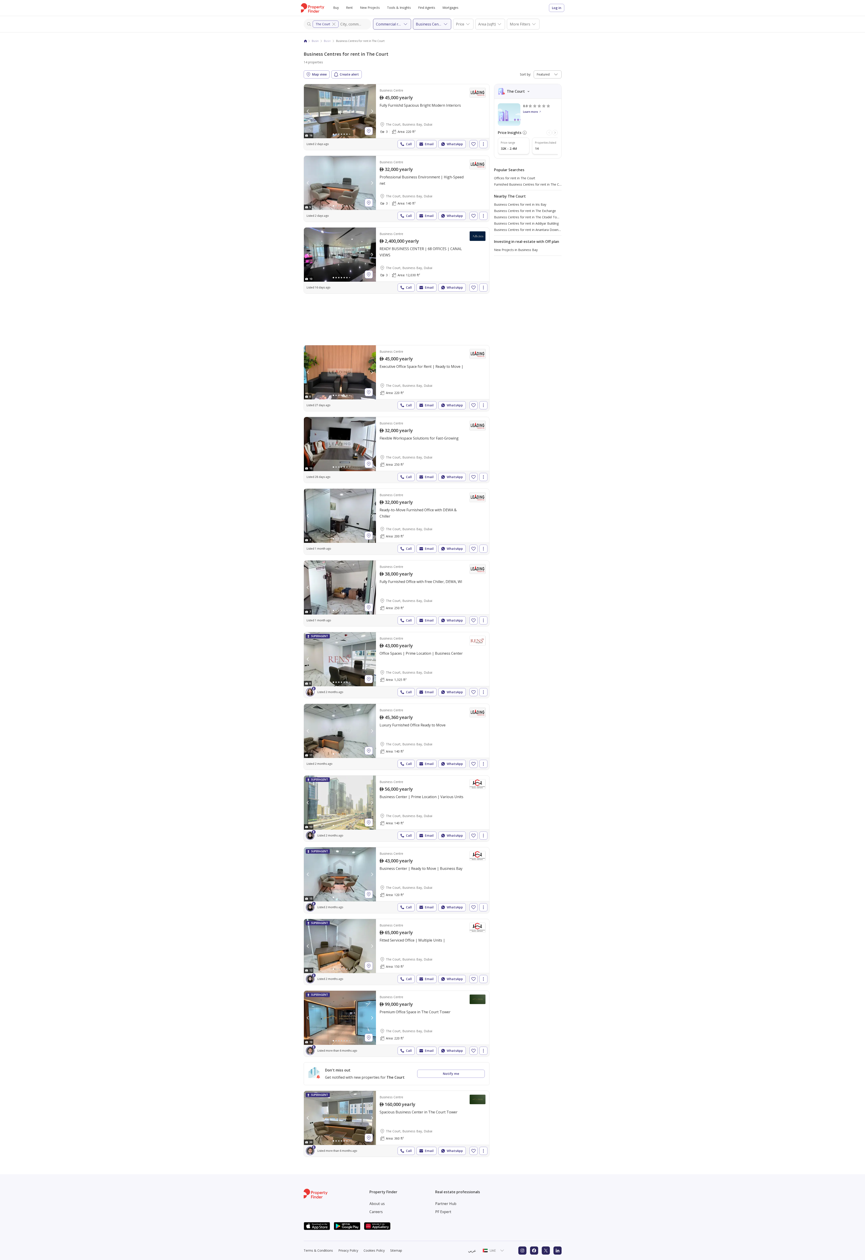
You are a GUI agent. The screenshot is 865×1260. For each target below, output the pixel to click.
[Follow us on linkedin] (557, 1250)
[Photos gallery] (340, 111)
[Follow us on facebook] (534, 1250)
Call (409, 144)
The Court (323, 24)
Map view (319, 74)
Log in (556, 8)
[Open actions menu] (483, 144)
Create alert (349, 74)
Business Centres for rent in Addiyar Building (526, 223)
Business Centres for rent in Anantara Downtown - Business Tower (543, 230)
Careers (376, 1211)
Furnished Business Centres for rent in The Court (529, 184)
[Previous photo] (308, 111)
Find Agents (426, 7)
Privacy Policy (348, 1250)
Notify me (451, 1073)
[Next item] (555, 132)
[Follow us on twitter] (546, 1250)
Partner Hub (445, 1203)
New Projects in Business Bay (516, 250)
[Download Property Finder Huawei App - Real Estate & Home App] (377, 1226)
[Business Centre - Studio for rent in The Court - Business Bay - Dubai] (396, 378)
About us (377, 1203)
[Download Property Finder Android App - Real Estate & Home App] (347, 1226)
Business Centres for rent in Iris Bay (520, 204)
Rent (349, 7)
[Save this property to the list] (473, 144)
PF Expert (443, 1211)
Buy (336, 7)
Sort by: (525, 74)
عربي (472, 1250)
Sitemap (396, 1250)
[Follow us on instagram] (522, 1250)
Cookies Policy (374, 1250)
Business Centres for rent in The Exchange (525, 211)
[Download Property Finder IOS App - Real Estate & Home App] (317, 1226)
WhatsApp (455, 144)
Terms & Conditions (318, 1250)
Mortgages (450, 7)
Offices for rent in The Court (514, 178)
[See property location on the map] (369, 131)
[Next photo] (372, 111)
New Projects (370, 7)
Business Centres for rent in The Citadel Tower (528, 217)
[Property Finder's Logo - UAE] (312, 8)
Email (429, 144)
